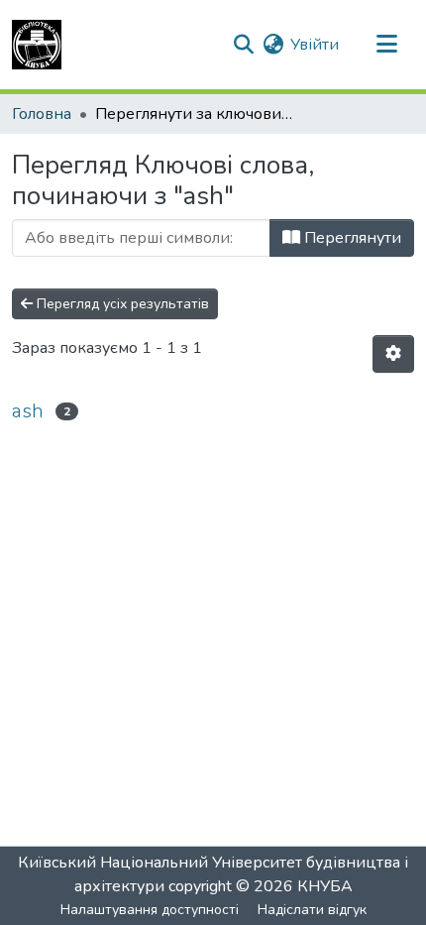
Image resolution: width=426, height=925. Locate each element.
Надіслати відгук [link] (312, 909)
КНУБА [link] (325, 886)
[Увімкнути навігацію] (386, 44)
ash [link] (28, 411)
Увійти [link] (314, 45)
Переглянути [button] (350, 238)
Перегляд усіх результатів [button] (121, 303)
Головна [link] (41, 114)
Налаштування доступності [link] (149, 909)
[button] (36, 44)
